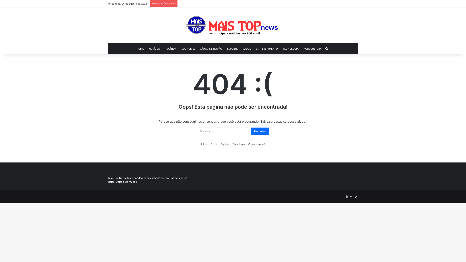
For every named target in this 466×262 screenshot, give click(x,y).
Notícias (154, 48)
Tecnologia (291, 48)
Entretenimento (267, 48)
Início (204, 144)
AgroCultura (312, 48)
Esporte (232, 48)
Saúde (247, 48)
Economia (188, 48)
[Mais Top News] (233, 25)
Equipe (225, 144)
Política (170, 48)
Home (140, 48)
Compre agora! (256, 144)
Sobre (214, 144)
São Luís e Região (211, 48)
